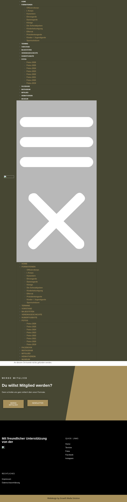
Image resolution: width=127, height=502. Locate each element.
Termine (24, 44)
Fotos (23, 59)
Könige (30, 23)
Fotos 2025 (31, 65)
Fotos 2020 (31, 80)
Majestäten (26, 50)
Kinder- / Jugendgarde (36, 37)
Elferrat (30, 31)
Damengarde (32, 20)
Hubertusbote (27, 56)
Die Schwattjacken (35, 26)
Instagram (25, 89)
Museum (24, 99)
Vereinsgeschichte (29, 53)
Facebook (25, 86)
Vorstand (25, 47)
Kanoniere (31, 14)
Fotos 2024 (31, 68)
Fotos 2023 (31, 71)
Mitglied (24, 92)
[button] (56, 181)
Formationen (26, 5)
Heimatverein (27, 96)
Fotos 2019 (31, 83)
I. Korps (30, 11)
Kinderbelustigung (35, 29)
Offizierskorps (33, 8)
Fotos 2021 (31, 77)
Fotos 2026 (31, 62)
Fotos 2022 (31, 74)
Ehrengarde (32, 17)
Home (23, 1)
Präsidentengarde (34, 34)
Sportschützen (33, 40)
